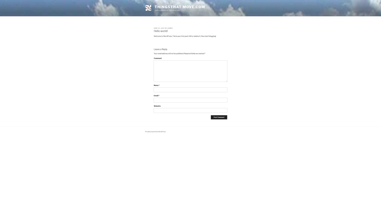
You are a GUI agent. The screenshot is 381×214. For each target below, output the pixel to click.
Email (156, 96)
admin (170, 28)
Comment (158, 58)
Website (157, 106)
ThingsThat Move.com (180, 7)
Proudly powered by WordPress (155, 131)
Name (157, 85)
